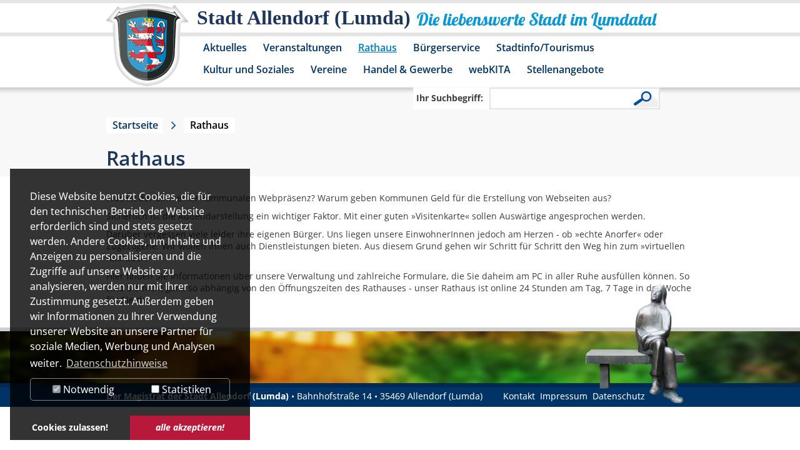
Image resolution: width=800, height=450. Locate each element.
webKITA (490, 69)
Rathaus (377, 47)
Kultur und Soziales (248, 69)
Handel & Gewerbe (407, 69)
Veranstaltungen (302, 47)
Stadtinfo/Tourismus (545, 47)
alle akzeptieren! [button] (190, 427)
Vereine (329, 69)
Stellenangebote (565, 69)
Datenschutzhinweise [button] (117, 363)
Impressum (564, 396)
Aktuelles (225, 47)
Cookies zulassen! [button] (70, 427)
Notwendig (87, 389)
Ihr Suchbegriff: (449, 98)
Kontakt (519, 396)
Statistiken (185, 389)
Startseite (135, 125)
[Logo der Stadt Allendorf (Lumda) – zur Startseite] (147, 51)
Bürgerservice (446, 47)
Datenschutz (618, 396)
